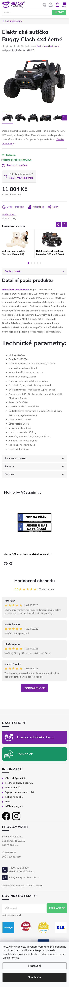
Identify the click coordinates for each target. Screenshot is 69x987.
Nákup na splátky (14, 797)
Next (64, 224)
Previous (58, 224)
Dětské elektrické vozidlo (15, 289)
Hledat (59, 12)
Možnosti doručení (17, 165)
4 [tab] (37, 263)
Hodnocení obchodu (34, 581)
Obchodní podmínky (15, 778)
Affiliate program (14, 806)
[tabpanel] (17, 243)
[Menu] (64, 4)
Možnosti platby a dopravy (19, 783)
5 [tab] (40, 263)
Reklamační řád (13, 787)
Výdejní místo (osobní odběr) (20, 792)
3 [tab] (34, 263)
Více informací (11, 958)
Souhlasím (34, 977)
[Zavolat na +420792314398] (44, 5)
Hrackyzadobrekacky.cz (35, 737)
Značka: (9, 214)
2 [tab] (31, 263)
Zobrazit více (34, 688)
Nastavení (34, 966)
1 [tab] (28, 263)
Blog (7, 801)
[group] (34, 535)
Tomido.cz (25, 754)
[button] (34, 566)
